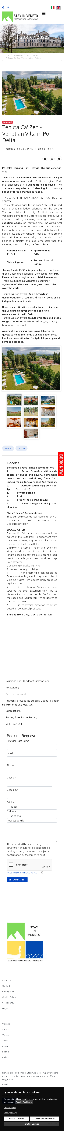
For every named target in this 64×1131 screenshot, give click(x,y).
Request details (15, 820)
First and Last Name (18, 740)
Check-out (12, 789)
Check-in (11, 777)
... (54, 782)
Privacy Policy (9, 991)
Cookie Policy (9, 997)
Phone (10, 765)
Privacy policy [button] (10, 1112)
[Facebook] (3, 7)
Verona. (6, 1029)
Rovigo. (21, 448)
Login (5, 1008)
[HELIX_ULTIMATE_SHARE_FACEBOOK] (44, 158)
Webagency (8, 1002)
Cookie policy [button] (10, 1107)
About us (6, 980)
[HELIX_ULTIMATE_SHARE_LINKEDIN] (59, 158)
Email (10, 753)
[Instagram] (8, 7)
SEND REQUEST (17, 879)
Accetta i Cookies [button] (16, 1119)
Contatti (6, 986)
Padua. (5, 1051)
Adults (10, 802)
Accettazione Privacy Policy (22, 872)
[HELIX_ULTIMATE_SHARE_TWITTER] (52, 158)
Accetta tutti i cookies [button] (45, 1119)
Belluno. (6, 1057)
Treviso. (6, 1040)
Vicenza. (6, 1023)
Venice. (8, 448)
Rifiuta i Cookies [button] (31, 1124)
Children (11, 811)
